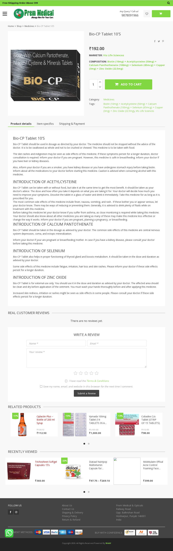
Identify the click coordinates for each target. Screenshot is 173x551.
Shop (19, 26)
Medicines (29, 26)
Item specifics (45, 124)
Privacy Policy (69, 516)
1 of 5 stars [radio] (75, 373)
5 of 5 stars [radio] (97, 373)
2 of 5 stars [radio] (81, 373)
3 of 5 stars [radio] (86, 373)
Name (33, 343)
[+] (100, 81)
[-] (100, 87)
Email (94, 343)
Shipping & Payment (72, 124)
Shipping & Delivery (72, 512)
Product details (21, 124)
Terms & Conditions (97, 380)
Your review (36, 352)
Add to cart (131, 84)
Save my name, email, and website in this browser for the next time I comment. (88, 386)
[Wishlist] (146, 13)
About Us (67, 505)
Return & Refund (71, 519)
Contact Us (68, 509)
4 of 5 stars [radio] (91, 373)
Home (11, 26)
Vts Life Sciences (113, 55)
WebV (108, 543)
